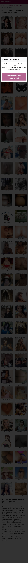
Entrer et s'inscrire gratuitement (14, 77)
